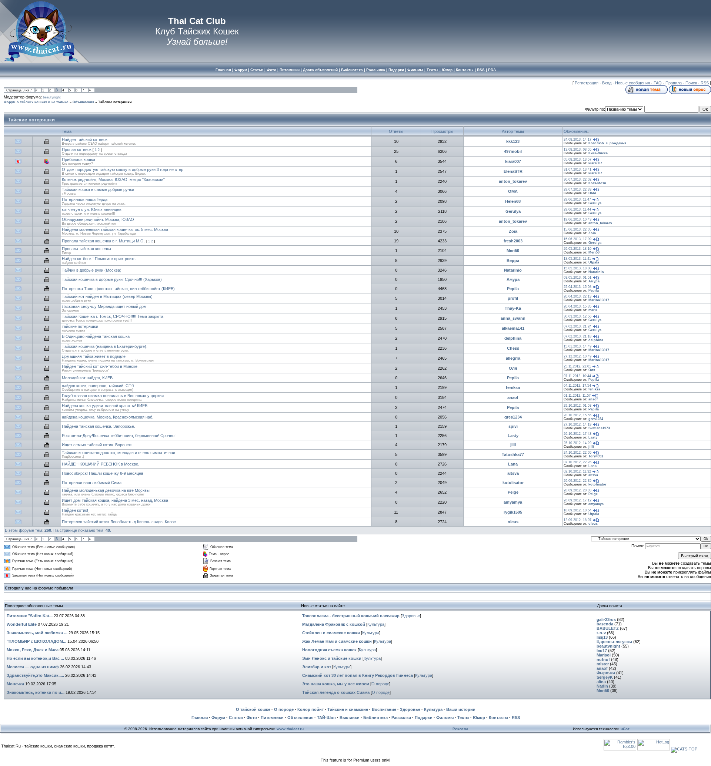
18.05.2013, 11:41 (577, 259)
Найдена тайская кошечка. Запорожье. (98, 426)
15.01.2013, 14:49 (577, 346)
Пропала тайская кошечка (86, 248)
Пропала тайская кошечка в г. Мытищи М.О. (103, 241)
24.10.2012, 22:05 (577, 452)
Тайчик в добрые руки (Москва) (91, 270)
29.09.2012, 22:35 (577, 481)
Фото (252, 717)
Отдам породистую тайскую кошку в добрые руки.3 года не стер (122, 169)
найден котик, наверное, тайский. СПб (98, 385)
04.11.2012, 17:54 (577, 385)
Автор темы (513, 131)
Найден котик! (75, 510)
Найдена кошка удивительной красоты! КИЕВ (104, 405)
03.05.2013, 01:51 (577, 277)
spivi (513, 426)
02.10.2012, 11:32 (577, 471)
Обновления (575, 131)
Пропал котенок (76, 149)
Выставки (350, 717)
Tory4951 (595, 456)
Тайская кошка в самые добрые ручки (98, 189)
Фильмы (445, 717)
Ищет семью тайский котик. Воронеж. (97, 445)
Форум (218, 717)
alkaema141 (513, 328)
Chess (513, 348)
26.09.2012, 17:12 (577, 500)
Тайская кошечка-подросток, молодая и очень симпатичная (118, 452)
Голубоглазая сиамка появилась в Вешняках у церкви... (114, 395)
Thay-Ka (513, 308)
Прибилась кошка (78, 159)
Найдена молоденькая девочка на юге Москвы (106, 490)
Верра (513, 260)
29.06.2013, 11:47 (577, 199)
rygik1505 (513, 512)
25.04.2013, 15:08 (577, 287)
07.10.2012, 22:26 (577, 462)
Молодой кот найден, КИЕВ (87, 378)
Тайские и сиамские (347, 709)
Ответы (396, 131)
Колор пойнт (310, 709)
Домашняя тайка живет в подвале (94, 356)
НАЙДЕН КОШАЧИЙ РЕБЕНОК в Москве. (100, 464)
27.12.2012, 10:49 (577, 356)
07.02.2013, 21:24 (577, 326)
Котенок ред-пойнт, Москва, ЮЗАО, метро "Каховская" (113, 179)
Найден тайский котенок (84, 139)
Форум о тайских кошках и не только (36, 102)
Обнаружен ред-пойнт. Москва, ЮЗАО (98, 219)
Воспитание (384, 709)
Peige (513, 492)
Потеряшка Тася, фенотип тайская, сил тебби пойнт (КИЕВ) (118, 288)
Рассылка (401, 717)
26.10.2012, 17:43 (577, 434)
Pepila (513, 288)
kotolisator (513, 482)
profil (513, 298)
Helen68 (513, 201)
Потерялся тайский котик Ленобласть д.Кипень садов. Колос (119, 522)
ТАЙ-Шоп (326, 717)
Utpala (593, 262)
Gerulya (594, 203)
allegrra (513, 358)
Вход (606, 83)
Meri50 (513, 250)
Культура (375, 624)
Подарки (424, 717)
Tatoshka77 (513, 454)
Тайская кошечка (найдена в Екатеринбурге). (104, 346)
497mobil (513, 151)
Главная (199, 717)
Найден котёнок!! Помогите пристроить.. (100, 258)
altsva (513, 473)
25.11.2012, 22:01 (577, 366)
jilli (513, 445)
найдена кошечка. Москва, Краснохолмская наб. (107, 417)
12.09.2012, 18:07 (577, 520)
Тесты (463, 717)
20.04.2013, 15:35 (577, 306)
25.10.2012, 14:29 (577, 443)
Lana (513, 464)
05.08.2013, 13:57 (577, 159)
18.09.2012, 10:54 (577, 510)
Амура (513, 279)
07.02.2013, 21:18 (577, 336)
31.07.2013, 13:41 (577, 169)
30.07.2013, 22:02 (577, 179)
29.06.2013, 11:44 (577, 209)
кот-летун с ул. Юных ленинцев (91, 209)
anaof (512, 397)
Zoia (513, 231)
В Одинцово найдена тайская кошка (96, 336)
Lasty (513, 435)
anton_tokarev (513, 181)
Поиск (691, 83)
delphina (512, 338)
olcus (513, 522)
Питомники (272, 717)
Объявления (83, 102)
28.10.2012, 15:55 (577, 415)
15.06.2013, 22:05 (577, 229)
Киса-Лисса (598, 153)
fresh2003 (513, 241)
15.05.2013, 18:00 (577, 268)
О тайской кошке (253, 709)
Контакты (498, 717)
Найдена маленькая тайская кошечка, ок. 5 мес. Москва (115, 229)
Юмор (479, 717)
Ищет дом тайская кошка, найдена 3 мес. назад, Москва (115, 500)
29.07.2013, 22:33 (577, 189)
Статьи (236, 717)
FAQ (658, 83)
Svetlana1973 (599, 428)
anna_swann (513, 318)
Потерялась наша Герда (84, 199)
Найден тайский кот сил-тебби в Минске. (100, 366)
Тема (66, 131)
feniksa (513, 387)
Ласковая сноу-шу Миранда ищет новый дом (104, 306)
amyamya (513, 502)
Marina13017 (598, 300)
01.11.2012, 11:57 (577, 395)
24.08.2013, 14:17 (577, 139)
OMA (513, 191)
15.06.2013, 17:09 (577, 239)
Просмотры (442, 131)
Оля (513, 368)
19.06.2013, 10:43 (577, 219)
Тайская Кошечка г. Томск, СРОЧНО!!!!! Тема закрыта (112, 316)
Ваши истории (460, 709)
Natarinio (513, 270)
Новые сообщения (632, 83)
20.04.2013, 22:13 (577, 296)
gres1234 (513, 417)
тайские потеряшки (80, 326)
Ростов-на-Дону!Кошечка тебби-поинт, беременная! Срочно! (119, 435)
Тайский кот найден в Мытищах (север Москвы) (107, 296)
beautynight (52, 97)
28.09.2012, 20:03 (577, 490)
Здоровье (411, 616)
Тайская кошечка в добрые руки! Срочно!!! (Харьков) (112, 279)
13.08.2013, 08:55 (577, 149)
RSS (705, 83)
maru (592, 310)
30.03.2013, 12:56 (577, 316)
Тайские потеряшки (115, 102)
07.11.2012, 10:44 (577, 376)
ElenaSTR (513, 171)
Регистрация (586, 83)
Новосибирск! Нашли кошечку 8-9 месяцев (102, 473)
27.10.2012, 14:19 (577, 424)
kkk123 (513, 141)
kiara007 (513, 161)
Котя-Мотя (597, 183)
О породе (380, 684)
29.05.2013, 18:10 (577, 249)
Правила (673, 83)
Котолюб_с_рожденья (607, 143)
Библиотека (375, 717)
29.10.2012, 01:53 (577, 405)
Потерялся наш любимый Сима (91, 482)
